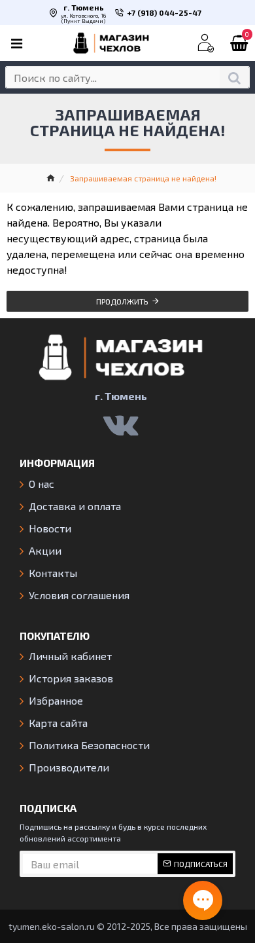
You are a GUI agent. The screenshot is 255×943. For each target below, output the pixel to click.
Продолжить (122, 301)
